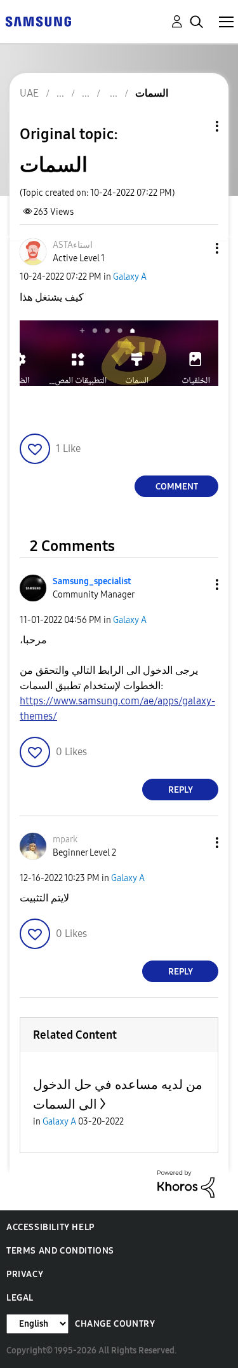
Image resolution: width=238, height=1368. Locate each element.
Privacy (24, 1274)
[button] (196, 248)
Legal (20, 1297)
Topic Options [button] (195, 126)
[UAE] (38, 21)
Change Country (115, 1323)
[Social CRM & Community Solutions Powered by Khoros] (186, 1183)
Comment (176, 486)
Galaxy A (130, 276)
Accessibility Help (50, 1227)
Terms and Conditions (60, 1250)
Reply (180, 789)
